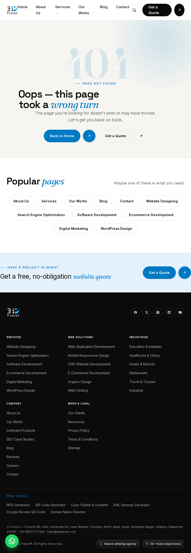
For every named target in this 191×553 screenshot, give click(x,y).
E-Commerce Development (89, 373)
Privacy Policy (79, 430)
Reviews (13, 457)
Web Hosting (78, 390)
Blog (104, 7)
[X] (146, 312)
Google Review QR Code (26, 512)
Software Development (96, 215)
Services (62, 10)
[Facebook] (135, 312)
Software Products (21, 430)
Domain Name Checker (68, 512)
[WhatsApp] (12, 541)
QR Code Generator (50, 505)
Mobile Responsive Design (88, 355)
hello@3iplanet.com (61, 531)
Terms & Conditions (83, 439)
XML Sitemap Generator (131, 505)
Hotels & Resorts (142, 364)
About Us (41, 10)
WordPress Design (116, 229)
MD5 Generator (18, 505)
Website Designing (162, 201)
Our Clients (76, 413)
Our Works (83, 10)
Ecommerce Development (151, 215)
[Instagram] (157, 312)
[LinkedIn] (168, 312)
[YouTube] (180, 312)
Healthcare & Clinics (145, 355)
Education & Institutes (146, 347)
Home (22, 7)
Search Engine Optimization (41, 215)
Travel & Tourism (142, 382)
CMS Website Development (89, 364)
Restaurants (138, 373)
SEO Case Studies (20, 439)
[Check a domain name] (134, 10)
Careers (13, 466)
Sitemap (74, 448)
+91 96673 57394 (31, 531)
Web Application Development (91, 347)
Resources (76, 422)
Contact (122, 7)
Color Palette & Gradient (89, 505)
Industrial (136, 390)
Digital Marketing (73, 229)
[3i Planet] (12, 10)
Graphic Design (80, 382)
